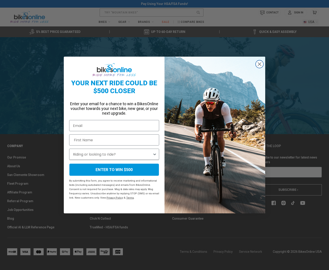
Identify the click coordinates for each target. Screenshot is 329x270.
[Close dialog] (259, 64)
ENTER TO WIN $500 (114, 169)
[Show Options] (154, 154)
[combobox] (112, 154)
